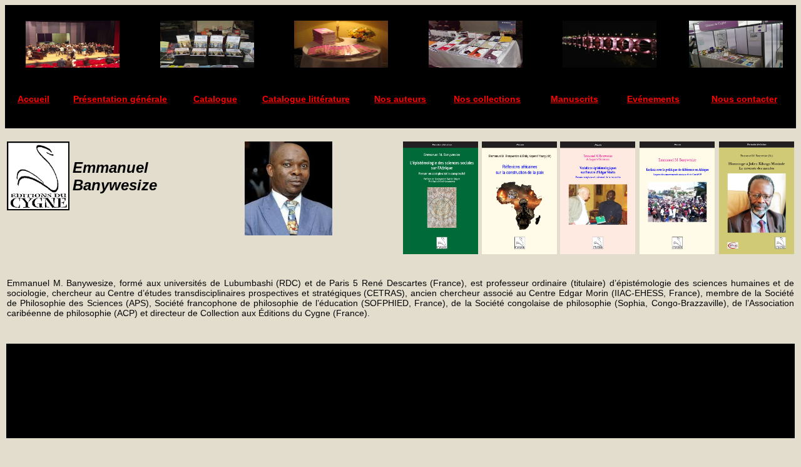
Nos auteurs (400, 99)
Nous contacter (744, 99)
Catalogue (215, 99)
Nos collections (487, 99)
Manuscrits (574, 99)
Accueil (33, 99)
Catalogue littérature (306, 99)
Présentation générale (120, 99)
